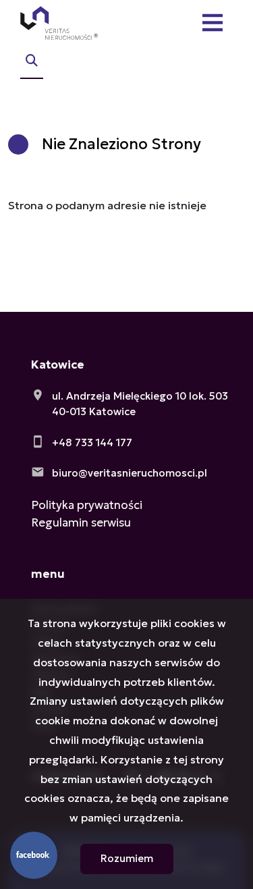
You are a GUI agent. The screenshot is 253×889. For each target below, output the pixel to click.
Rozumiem (127, 858)
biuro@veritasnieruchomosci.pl (129, 472)
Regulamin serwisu (81, 522)
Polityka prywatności (86, 504)
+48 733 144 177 (92, 442)
